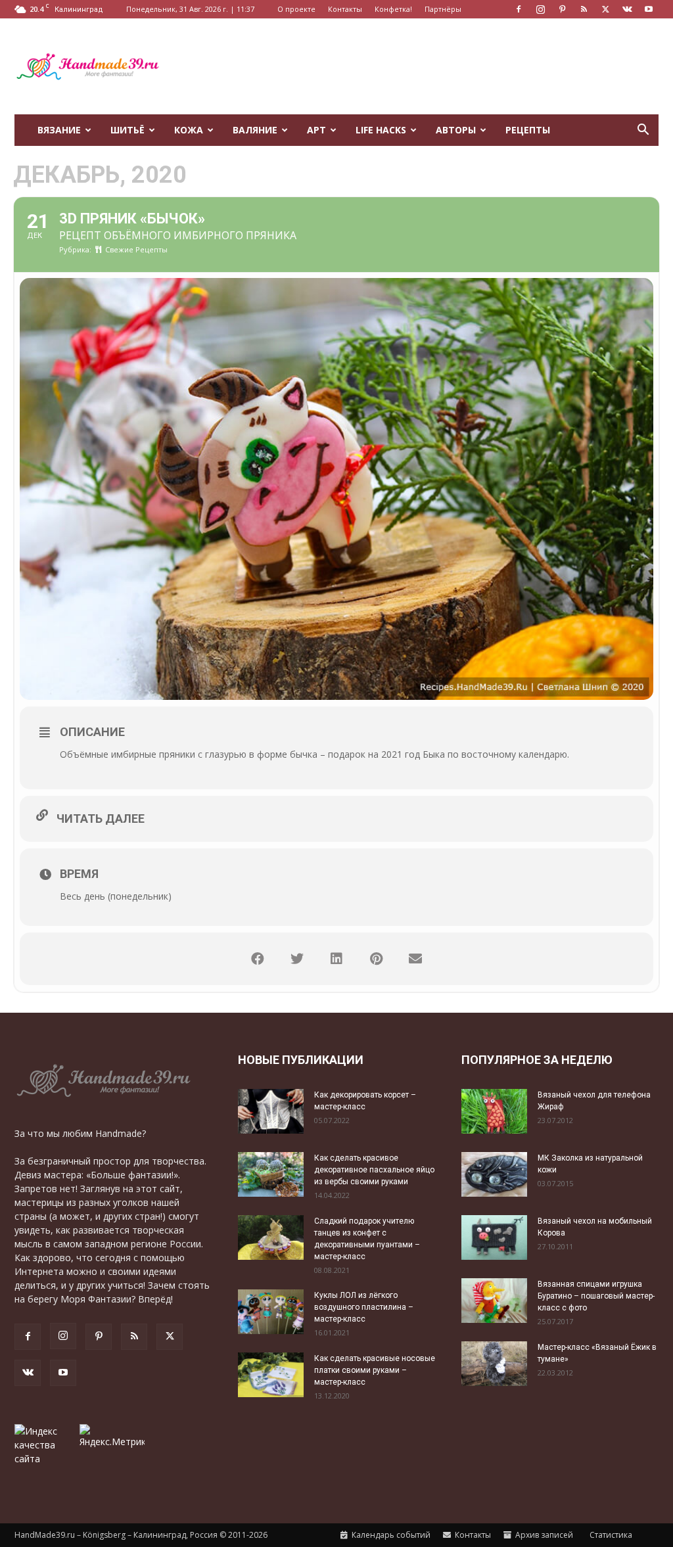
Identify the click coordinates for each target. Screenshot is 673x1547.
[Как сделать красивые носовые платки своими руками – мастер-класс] (271, 1375)
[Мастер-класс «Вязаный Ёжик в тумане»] (494, 1364)
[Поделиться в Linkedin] (336, 958)
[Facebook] (518, 9)
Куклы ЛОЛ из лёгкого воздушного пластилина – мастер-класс (363, 1307)
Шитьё (127, 130)
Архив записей (543, 1534)
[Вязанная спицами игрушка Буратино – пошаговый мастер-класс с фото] (494, 1301)
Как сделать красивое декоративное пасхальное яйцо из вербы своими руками (374, 1169)
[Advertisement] (419, 66)
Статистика (610, 1534)
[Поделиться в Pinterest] (376, 958)
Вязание (59, 130)
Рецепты (527, 130)
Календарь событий (390, 1534)
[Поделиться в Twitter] (297, 958)
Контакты (345, 9)
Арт (316, 130)
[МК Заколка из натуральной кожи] (494, 1174)
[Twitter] (605, 9)
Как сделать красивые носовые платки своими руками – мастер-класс (374, 1370)
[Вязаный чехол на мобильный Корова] (494, 1237)
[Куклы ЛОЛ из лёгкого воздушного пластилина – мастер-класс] (271, 1312)
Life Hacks (381, 130)
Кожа (188, 130)
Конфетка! (393, 9)
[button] (643, 131)
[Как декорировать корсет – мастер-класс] (271, 1111)
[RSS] (583, 9)
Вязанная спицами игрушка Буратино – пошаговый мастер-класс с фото (596, 1296)
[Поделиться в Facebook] (257, 958)
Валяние (255, 130)
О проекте (296, 9)
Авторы (456, 130)
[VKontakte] (627, 9)
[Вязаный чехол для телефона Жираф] (494, 1111)
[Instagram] (540, 9)
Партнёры (443, 9)
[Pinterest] (562, 9)
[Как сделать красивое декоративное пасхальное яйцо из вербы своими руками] (271, 1174)
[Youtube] (649, 9)
